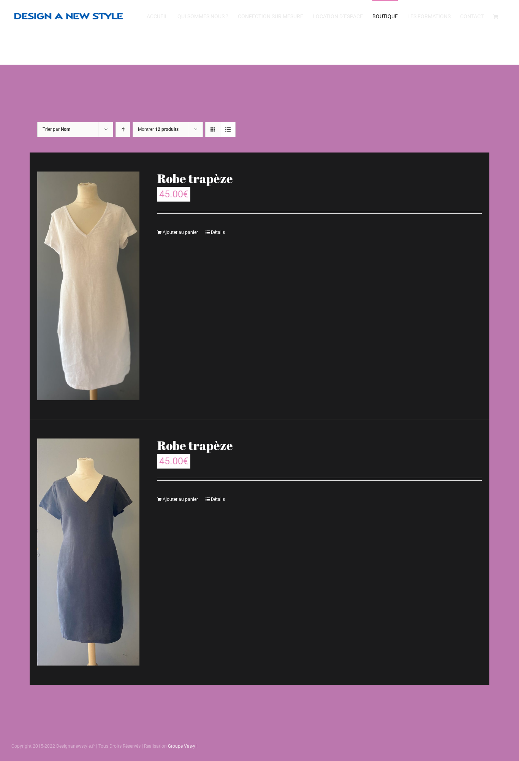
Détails (218, 232)
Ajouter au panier (180, 232)
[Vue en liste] (227, 129)
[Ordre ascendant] (123, 129)
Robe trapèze (195, 178)
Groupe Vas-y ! (183, 746)
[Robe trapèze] (88, 286)
